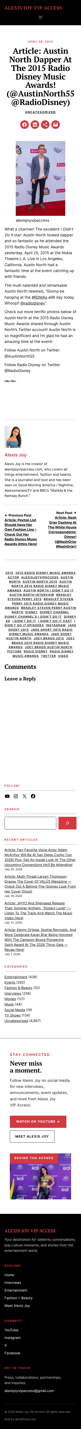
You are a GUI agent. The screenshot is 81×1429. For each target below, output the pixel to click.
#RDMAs (39, 297)
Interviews (12, 993)
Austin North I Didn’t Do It (49, 590)
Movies (10, 999)
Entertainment (15, 977)
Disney (31, 612)
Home (9, 1275)
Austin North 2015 (40, 582)
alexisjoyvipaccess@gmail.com (29, 1391)
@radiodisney (32, 303)
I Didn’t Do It (24, 621)
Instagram (56, 625)
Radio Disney (36, 651)
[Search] (67, 823)
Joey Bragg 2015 (49, 638)
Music (9, 1004)
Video (63, 656)
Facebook (12, 1353)
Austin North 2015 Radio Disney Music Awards (39, 586)
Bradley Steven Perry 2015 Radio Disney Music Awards (39, 604)
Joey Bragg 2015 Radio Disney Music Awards (42, 643)
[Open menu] (40, 17)
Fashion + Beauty (18, 1298)
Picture (14, 651)
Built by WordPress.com (20, 1419)
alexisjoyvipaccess (39, 577)
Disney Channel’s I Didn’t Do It (33, 617)
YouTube (11, 1330)
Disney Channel (54, 612)
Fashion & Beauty (18, 988)
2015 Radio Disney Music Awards (46, 573)
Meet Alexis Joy (32, 1136)
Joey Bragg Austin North (48, 647)
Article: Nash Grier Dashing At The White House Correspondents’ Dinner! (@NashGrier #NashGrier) (62, 532)
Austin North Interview (31, 595)
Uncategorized (40, 112)
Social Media (14, 1010)
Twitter (48, 656)
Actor (13, 577)
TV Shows (12, 1015)
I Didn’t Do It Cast (55, 621)
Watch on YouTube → (38, 1122)
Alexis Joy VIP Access (33, 8)
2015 (9, 573)
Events (9, 982)
